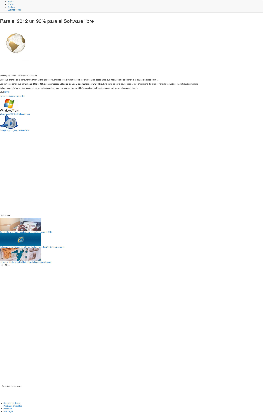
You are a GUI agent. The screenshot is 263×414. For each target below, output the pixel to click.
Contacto (11, 7)
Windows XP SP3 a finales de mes (15, 113)
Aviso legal (8, 411)
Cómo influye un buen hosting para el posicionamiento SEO (26, 232)
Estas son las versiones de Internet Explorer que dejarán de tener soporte (32, 247)
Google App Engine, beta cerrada (14, 130)
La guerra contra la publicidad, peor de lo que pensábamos (25, 262)
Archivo (11, 1)
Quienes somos (14, 9)
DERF (7, 92)
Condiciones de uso (12, 403)
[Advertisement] (67, 67)
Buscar (11, 4)
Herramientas (6, 96)
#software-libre (18, 96)
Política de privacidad (12, 405)
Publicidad (7, 408)
